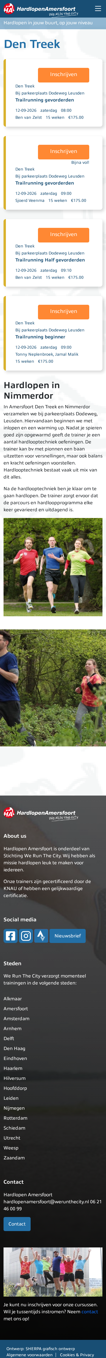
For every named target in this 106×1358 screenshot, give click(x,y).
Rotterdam (15, 1118)
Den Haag (14, 1048)
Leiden (11, 1098)
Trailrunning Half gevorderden (50, 260)
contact (90, 1311)
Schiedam (14, 1128)
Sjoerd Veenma (29, 200)
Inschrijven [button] (63, 74)
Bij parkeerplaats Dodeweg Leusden (50, 93)
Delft (9, 1038)
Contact (17, 1224)
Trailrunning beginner (40, 337)
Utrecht (12, 1138)
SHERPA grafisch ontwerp (50, 1349)
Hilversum (15, 1078)
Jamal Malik (66, 354)
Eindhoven (15, 1058)
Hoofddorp (15, 1088)
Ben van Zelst (28, 117)
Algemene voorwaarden (29, 1355)
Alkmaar (13, 998)
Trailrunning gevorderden (44, 100)
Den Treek (24, 86)
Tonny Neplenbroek (34, 354)
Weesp (11, 1148)
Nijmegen (14, 1108)
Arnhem (12, 1028)
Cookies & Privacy (77, 1355)
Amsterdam (16, 1018)
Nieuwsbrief (67, 936)
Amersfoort (16, 1008)
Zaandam (14, 1158)
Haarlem (13, 1068)
